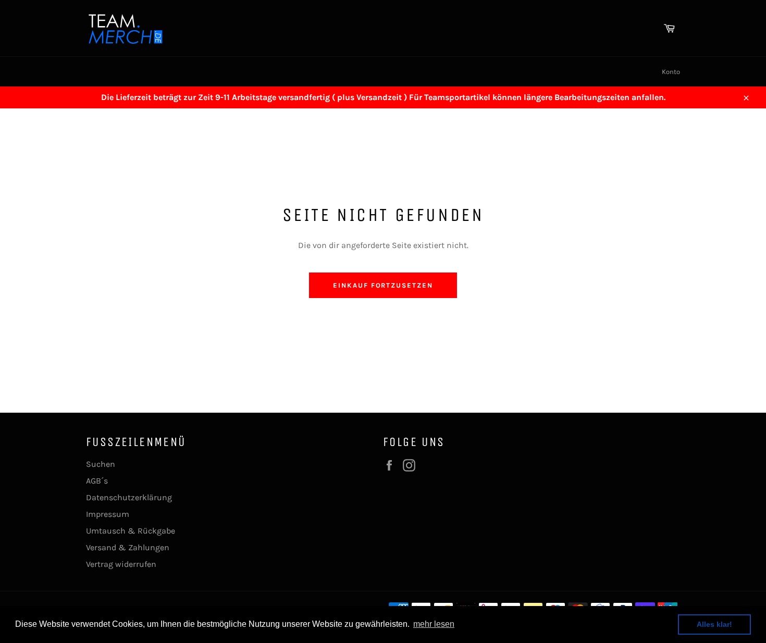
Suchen (100, 464)
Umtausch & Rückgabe (130, 531)
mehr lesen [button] (433, 624)
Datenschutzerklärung (129, 497)
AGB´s (97, 481)
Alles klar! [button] (714, 624)
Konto (671, 72)
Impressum (107, 514)
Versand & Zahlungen (127, 547)
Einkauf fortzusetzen (383, 285)
